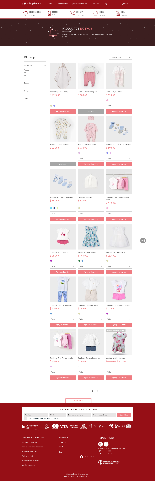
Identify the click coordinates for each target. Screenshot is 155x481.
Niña (25, 75)
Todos (26, 70)
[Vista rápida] (63, 76)
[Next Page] (97, 391)
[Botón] (33, 13)
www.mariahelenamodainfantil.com (111, 449)
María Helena (31, 3)
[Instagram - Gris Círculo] (143, 240)
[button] (63, 4)
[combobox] (120, 57)
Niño (26, 73)
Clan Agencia (83, 474)
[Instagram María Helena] (100, 444)
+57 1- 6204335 (104, 451)
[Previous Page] (84, 391)
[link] (126, 4)
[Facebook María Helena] (106, 444)
